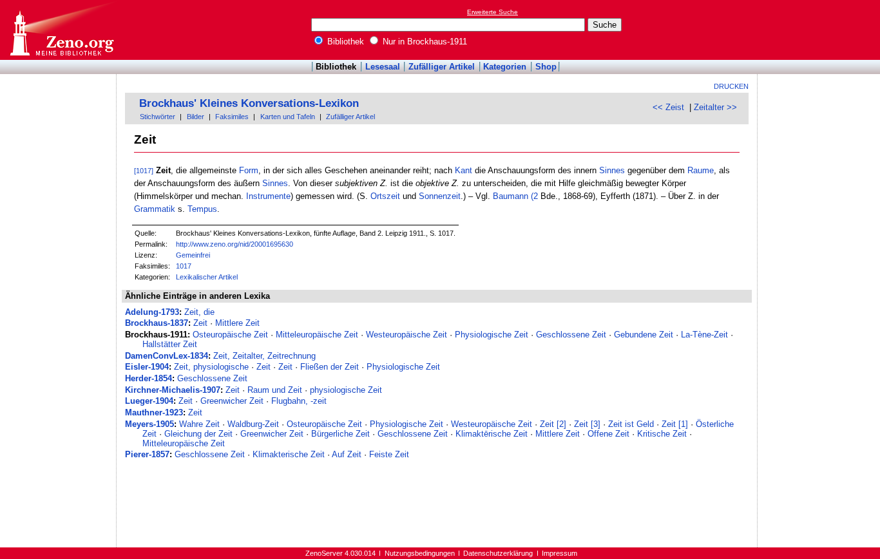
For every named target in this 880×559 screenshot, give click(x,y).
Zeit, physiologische (211, 367)
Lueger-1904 (149, 401)
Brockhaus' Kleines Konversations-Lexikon (249, 103)
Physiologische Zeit (491, 334)
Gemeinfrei (193, 255)
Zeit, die (199, 312)
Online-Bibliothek (61, 30)
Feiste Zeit (389, 454)
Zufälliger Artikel (441, 66)
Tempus (202, 209)
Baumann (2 (515, 196)
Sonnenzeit (440, 196)
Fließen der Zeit (329, 367)
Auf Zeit (346, 454)
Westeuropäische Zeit (406, 334)
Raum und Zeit (274, 390)
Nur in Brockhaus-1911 (423, 41)
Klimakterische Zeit (289, 454)
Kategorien (504, 66)
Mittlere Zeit (237, 323)
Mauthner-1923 (154, 412)
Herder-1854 (148, 378)
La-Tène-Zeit (704, 334)
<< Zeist (668, 107)
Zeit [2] (553, 424)
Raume (700, 170)
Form (248, 170)
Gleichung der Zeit (198, 434)
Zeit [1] (675, 424)
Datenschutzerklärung (498, 553)
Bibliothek (344, 41)
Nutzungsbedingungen (420, 553)
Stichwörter (157, 116)
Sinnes (612, 170)
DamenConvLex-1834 (166, 356)
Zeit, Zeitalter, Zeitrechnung (264, 356)
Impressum (559, 553)
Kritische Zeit (662, 434)
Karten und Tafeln (287, 116)
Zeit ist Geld (631, 424)
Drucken (731, 86)
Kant (463, 170)
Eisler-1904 (147, 367)
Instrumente (268, 196)
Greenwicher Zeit (231, 401)
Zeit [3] (587, 424)
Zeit (200, 323)
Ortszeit (385, 196)
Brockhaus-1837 (156, 323)
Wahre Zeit (199, 424)
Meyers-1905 (149, 424)
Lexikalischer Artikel (207, 277)
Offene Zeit (608, 434)
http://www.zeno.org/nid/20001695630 (234, 244)
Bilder (195, 116)
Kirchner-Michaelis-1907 (172, 390)
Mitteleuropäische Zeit (317, 334)
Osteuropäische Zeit (230, 334)
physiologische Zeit (346, 390)
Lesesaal (382, 66)
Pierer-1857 (147, 454)
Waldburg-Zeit (253, 424)
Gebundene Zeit (643, 334)
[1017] (143, 171)
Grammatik (154, 209)
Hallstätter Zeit (169, 344)
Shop (546, 66)
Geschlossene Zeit (571, 334)
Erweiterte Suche (492, 11)
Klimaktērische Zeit (491, 434)
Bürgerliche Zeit (340, 434)
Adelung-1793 (152, 312)
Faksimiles (232, 116)
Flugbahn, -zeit (299, 401)
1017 (183, 266)
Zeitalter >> (715, 107)
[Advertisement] (821, 30)
